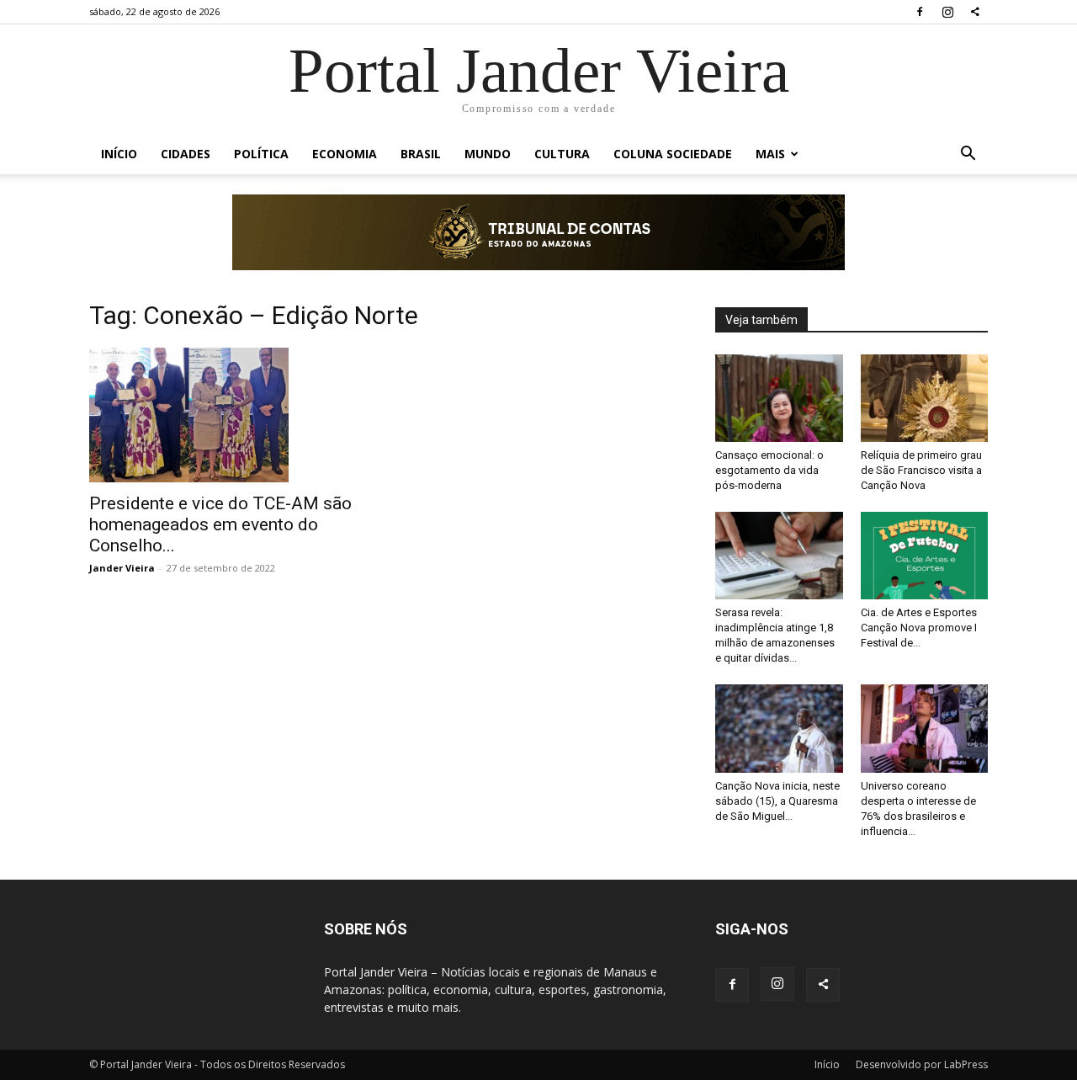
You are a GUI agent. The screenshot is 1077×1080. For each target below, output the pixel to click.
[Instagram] (947, 12)
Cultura (562, 154)
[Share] (975, 12)
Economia (344, 154)
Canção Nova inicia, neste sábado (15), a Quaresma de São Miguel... (777, 800)
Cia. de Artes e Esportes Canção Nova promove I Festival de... (919, 627)
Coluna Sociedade (672, 154)
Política (261, 154)
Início (119, 154)
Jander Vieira (122, 567)
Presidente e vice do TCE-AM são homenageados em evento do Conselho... (220, 524)
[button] (967, 155)
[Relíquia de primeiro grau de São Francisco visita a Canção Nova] (925, 398)
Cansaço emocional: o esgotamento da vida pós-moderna (769, 470)
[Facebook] (919, 12)
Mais (770, 154)
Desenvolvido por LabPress (922, 1064)
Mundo (487, 154)
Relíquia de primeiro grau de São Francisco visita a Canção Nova (921, 470)
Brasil (421, 154)
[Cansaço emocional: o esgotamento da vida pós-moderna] (779, 398)
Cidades (185, 154)
